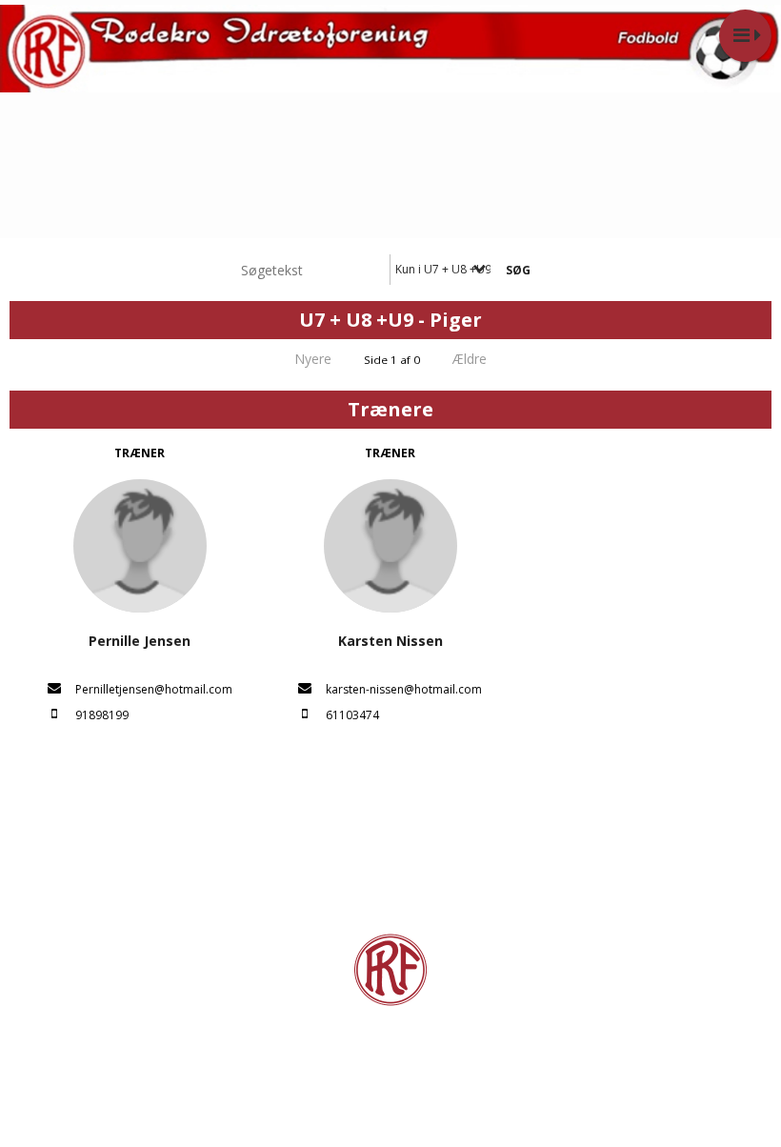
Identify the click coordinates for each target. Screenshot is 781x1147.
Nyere (312, 359)
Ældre (471, 359)
